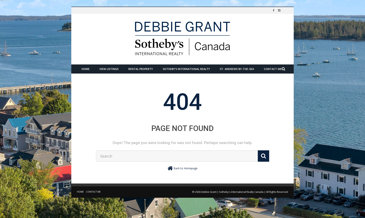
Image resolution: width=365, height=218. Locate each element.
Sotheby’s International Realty (186, 69)
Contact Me (273, 69)
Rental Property (140, 69)
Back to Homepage (186, 168)
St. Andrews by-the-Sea (237, 69)
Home (86, 69)
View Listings (108, 69)
